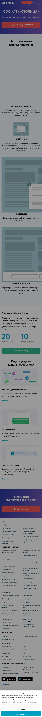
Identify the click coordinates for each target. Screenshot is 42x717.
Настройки (21, 709)
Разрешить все (21, 714)
